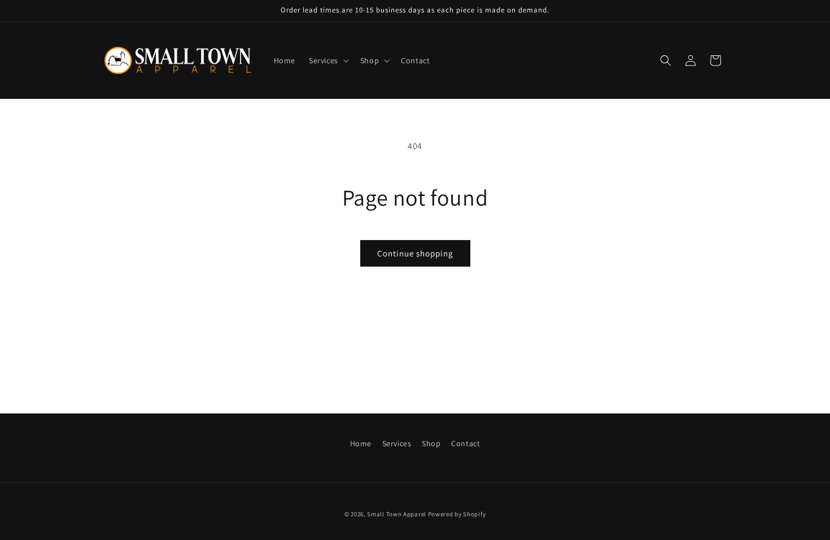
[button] (327, 60)
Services (397, 443)
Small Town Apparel (396, 514)
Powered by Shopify (457, 514)
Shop (431, 443)
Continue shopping (415, 253)
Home (361, 443)
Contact (465, 443)
